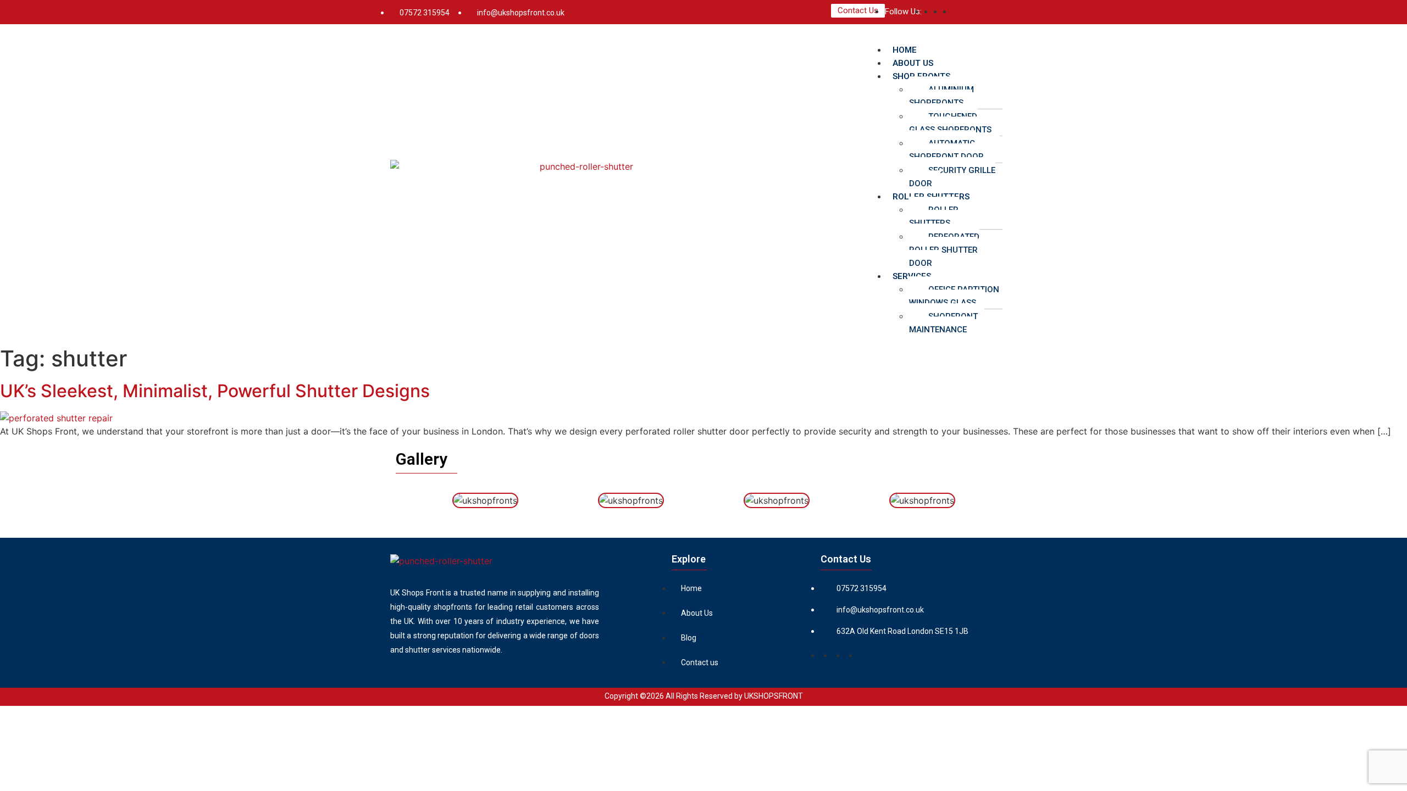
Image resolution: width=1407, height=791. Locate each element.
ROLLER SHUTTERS (934, 216)
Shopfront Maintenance (943, 323)
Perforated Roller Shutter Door (944, 250)
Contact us (699, 662)
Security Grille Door (952, 176)
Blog (688, 637)
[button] (941, 36)
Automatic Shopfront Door (946, 149)
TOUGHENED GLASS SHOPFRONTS (950, 123)
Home (691, 588)
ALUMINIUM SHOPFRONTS (941, 96)
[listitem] (494, 621)
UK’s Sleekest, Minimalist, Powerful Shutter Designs (215, 391)
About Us (697, 613)
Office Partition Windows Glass (954, 296)
